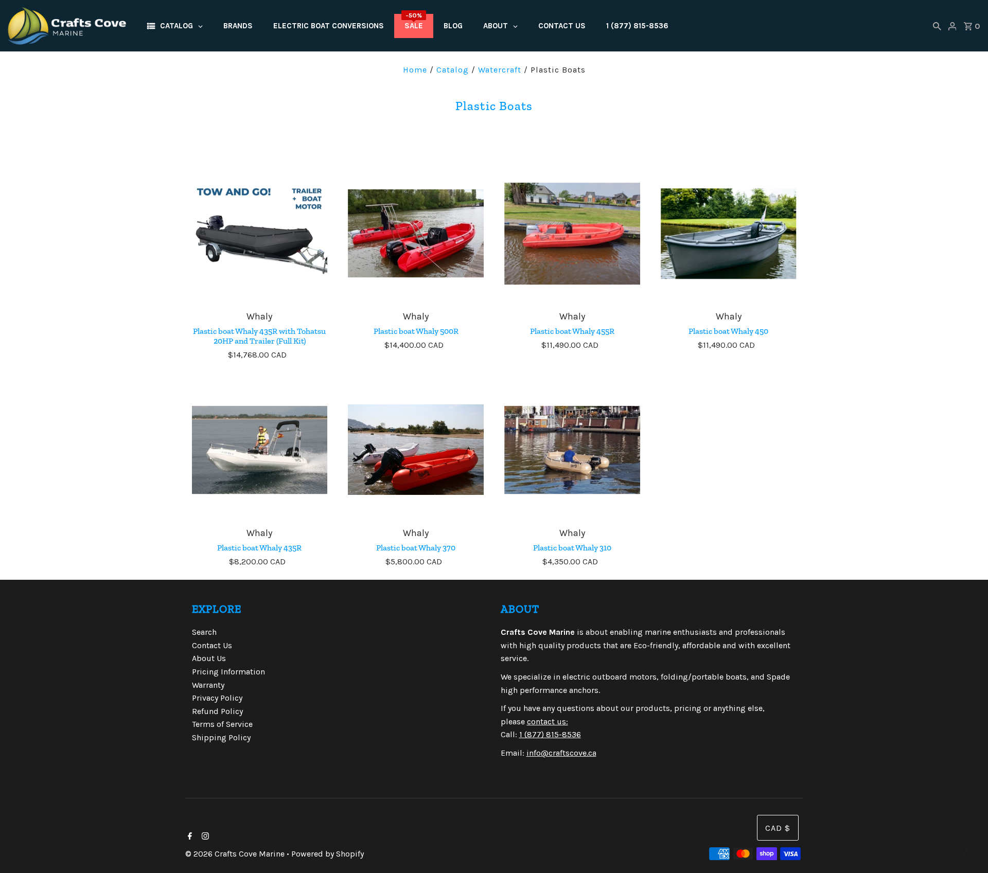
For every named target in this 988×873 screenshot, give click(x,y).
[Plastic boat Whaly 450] (729, 233)
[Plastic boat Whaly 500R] (416, 233)
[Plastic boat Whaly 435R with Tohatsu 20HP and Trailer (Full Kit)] (260, 233)
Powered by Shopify (327, 854)
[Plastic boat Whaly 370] (416, 450)
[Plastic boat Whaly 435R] (260, 450)
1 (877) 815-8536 (550, 734)
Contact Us (212, 645)
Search (204, 632)
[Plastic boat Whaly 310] (572, 450)
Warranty (208, 685)
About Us (209, 658)
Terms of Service (222, 724)
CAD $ (777, 828)
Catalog (452, 70)
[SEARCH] (937, 25)
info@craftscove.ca (561, 753)
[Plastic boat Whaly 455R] (572, 233)
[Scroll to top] (967, 852)
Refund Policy (217, 711)
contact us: (547, 721)
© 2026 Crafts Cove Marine (236, 854)
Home (415, 70)
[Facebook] (188, 837)
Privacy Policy (217, 698)
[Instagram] (204, 837)
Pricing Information (228, 671)
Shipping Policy (221, 737)
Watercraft (499, 70)
